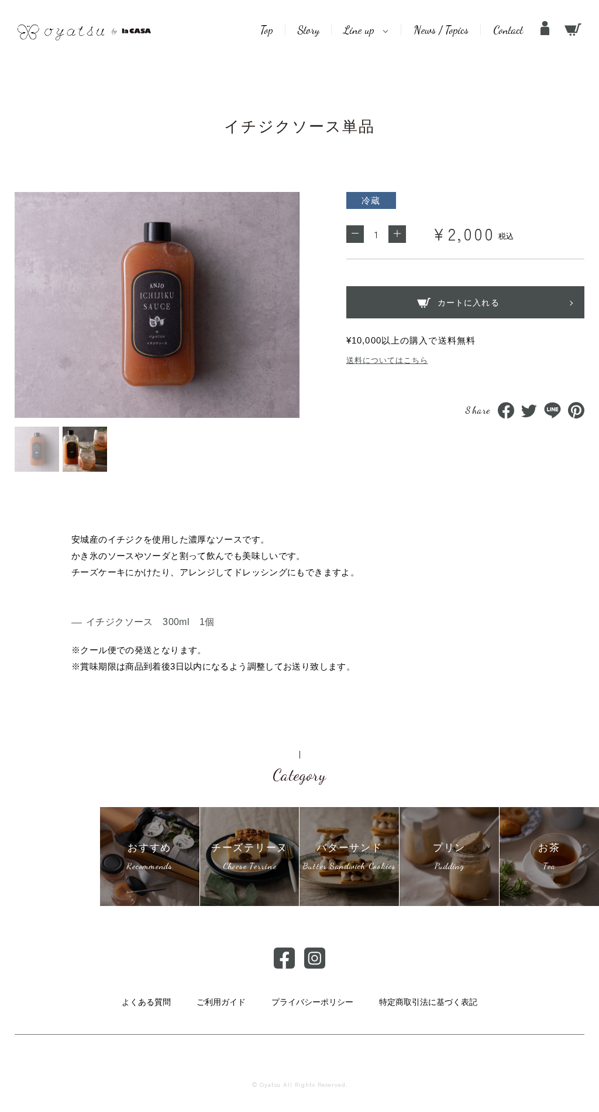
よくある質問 (146, 1002)
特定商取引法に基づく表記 (428, 1002)
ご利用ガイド (221, 1002)
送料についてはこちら (387, 360)
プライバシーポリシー (312, 1002)
